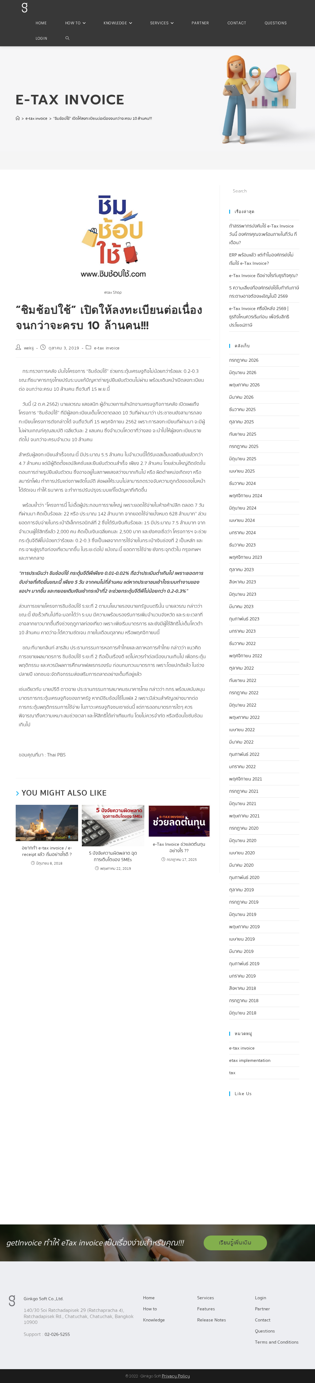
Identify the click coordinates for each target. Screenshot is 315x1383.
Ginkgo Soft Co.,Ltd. (44, 1298)
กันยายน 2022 (242, 680)
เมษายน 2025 (242, 471)
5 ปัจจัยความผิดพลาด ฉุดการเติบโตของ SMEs (113, 856)
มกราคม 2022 (242, 766)
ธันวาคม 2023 (242, 545)
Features (206, 1308)
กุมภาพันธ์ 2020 (244, 877)
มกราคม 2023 (242, 631)
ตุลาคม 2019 (241, 889)
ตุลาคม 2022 (241, 668)
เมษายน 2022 (242, 729)
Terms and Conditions (277, 1342)
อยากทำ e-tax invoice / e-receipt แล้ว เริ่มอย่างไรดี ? (47, 851)
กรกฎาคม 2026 (243, 360)
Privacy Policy (176, 1376)
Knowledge (154, 1320)
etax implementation (249, 1060)
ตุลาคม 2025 (241, 421)
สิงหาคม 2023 (242, 582)
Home (149, 1297)
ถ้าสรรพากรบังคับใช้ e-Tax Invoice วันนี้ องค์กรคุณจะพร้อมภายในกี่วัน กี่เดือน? (263, 234)
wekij (29, 348)
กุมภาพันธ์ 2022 (244, 754)
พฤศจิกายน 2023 (245, 557)
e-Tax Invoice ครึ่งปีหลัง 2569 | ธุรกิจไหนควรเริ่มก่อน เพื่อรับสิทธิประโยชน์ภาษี (259, 317)
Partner (262, 1308)
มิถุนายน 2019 (242, 914)
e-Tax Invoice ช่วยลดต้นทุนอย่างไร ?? (179, 847)
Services (205, 1297)
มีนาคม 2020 (241, 865)
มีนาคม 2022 (241, 742)
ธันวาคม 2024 (242, 483)
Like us (243, 1093)
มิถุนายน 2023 (242, 594)
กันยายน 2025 (242, 434)
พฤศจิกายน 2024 (245, 495)
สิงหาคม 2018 (242, 988)
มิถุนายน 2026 (242, 372)
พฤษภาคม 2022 (244, 717)
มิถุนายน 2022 (242, 705)
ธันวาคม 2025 (242, 409)
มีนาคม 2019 (241, 951)
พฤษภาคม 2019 (244, 926)
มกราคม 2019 (242, 976)
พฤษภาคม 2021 (244, 816)
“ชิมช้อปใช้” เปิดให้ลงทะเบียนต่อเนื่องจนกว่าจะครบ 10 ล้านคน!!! (102, 118)
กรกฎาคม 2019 (243, 902)
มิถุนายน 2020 (242, 840)
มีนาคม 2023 (241, 606)
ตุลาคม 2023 (241, 569)
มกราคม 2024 (242, 532)
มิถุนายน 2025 (242, 458)
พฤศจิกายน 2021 (245, 779)
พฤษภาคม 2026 (244, 385)
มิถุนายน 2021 (242, 803)
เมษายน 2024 (242, 520)
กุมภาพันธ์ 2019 (244, 963)
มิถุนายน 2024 (242, 508)
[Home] (18, 118)
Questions (265, 1331)
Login (260, 1297)
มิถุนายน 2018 (242, 1013)
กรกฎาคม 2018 (243, 1000)
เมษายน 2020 (242, 853)
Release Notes (211, 1320)
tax (232, 1072)
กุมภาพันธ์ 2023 (244, 619)
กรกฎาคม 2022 (243, 692)
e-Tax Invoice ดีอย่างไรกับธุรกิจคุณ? (263, 275)
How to (150, 1308)
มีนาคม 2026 (241, 397)
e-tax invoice (107, 348)
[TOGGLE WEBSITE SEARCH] (67, 38)
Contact (262, 1320)
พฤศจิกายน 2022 (245, 655)
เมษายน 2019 (242, 939)
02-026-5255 (57, 1334)
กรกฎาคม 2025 (243, 446)
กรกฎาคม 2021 (243, 791)
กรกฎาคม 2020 (243, 828)
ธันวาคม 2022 (242, 643)
